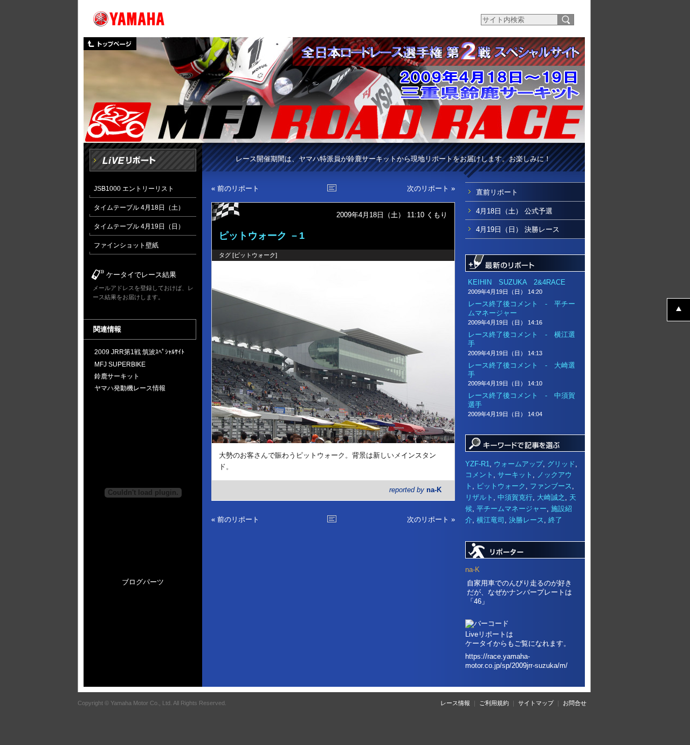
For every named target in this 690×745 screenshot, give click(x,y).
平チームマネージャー (512, 509)
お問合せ (574, 703)
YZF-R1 (477, 464)
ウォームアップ (518, 464)
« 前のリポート (235, 188)
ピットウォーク (254, 255)
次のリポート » (431, 188)
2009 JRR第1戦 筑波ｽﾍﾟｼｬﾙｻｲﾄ (139, 351)
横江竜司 (491, 520)
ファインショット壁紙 (126, 245)
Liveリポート (143, 160)
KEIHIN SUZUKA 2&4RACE (516, 286)
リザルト (479, 497)
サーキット (515, 475)
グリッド (561, 464)
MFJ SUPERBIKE (120, 364)
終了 (555, 520)
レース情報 (455, 703)
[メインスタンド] (333, 352)
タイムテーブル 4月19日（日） (139, 226)
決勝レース (526, 520)
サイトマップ (536, 703)
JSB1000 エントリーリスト (134, 188)
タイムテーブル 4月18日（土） (139, 207)
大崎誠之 (551, 497)
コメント (479, 475)
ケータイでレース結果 (141, 275)
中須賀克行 (515, 497)
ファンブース (551, 486)
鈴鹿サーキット (117, 376)
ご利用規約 (494, 703)
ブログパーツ (143, 582)
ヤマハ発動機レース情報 (129, 387)
